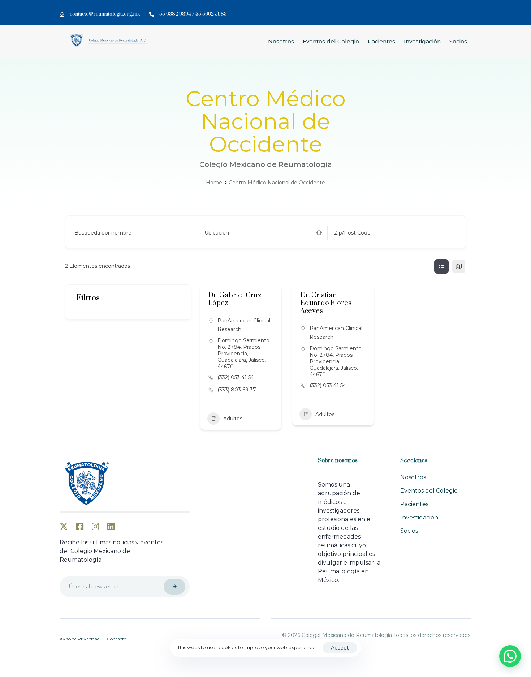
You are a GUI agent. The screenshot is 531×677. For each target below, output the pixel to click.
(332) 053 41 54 (235, 377)
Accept (340, 647)
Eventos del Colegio (331, 41)
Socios (458, 41)
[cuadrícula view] (441, 266)
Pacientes (381, 41)
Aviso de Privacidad (80, 639)
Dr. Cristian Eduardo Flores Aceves (325, 303)
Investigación (422, 41)
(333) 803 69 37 (236, 389)
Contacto (116, 639)
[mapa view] (459, 266)
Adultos (232, 418)
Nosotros (281, 41)
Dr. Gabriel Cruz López (234, 299)
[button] (510, 656)
